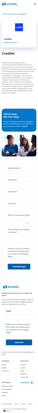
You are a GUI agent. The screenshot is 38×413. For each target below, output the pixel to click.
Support (23, 365)
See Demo (5, 392)
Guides (23, 368)
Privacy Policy (27, 352)
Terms (16, 404)
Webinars (24, 374)
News (22, 371)
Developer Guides (7, 386)
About (3, 365)
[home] (9, 4)
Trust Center (24, 377)
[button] (34, 4)
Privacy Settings (7, 404)
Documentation (7, 389)
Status (4, 395)
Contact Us (5, 371)
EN (8, 411)
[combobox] (7, 411)
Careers (4, 368)
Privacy (23, 404)
